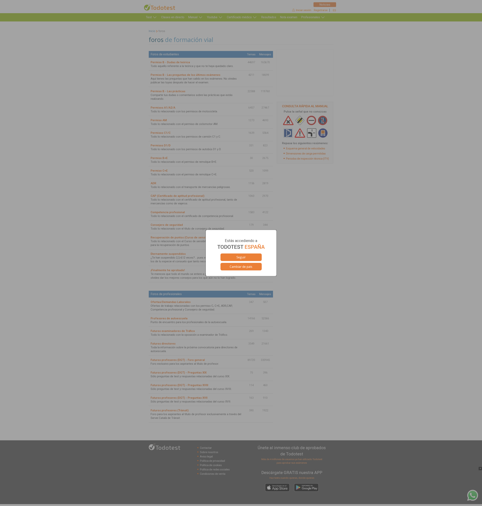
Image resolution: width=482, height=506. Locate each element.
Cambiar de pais (241, 267)
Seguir (241, 257)
